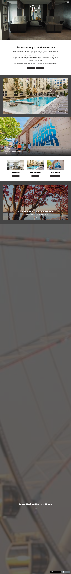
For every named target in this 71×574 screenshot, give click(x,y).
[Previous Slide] (64, 153)
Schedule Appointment (65, 571)
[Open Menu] (68, 2)
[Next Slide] (68, 153)
